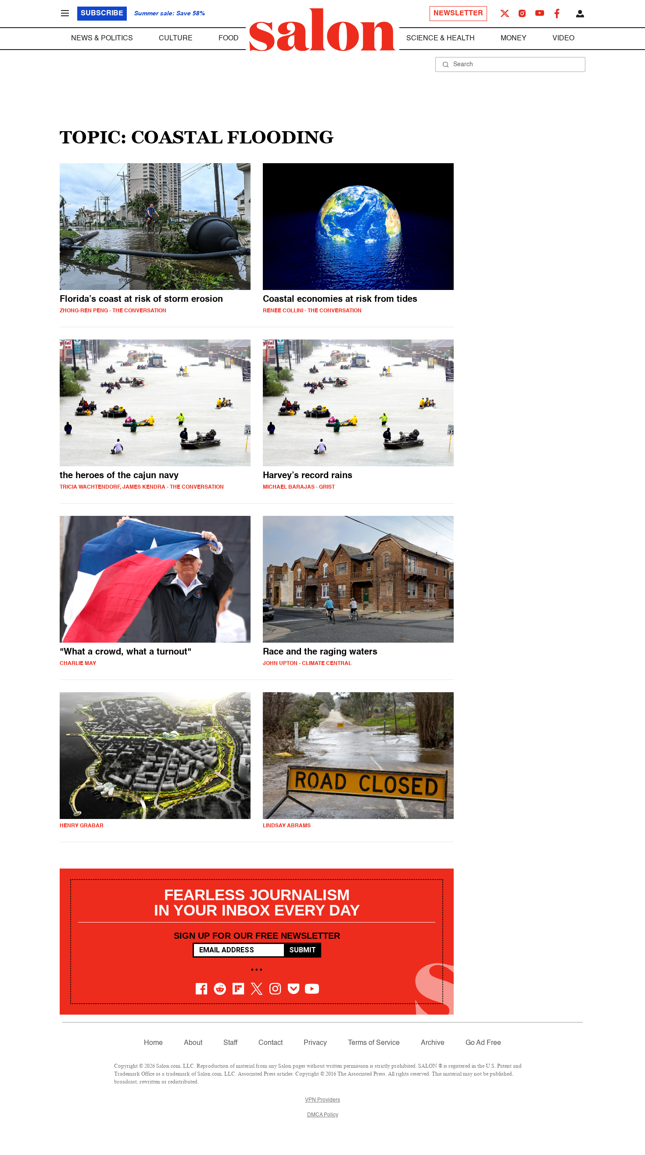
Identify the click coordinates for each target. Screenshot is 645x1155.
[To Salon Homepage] (322, 30)
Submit (302, 950)
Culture (176, 38)
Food (229, 38)
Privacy (315, 1043)
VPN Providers (322, 1100)
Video (563, 38)
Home (153, 1043)
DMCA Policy (322, 1115)
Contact (270, 1043)
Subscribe (102, 13)
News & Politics (102, 38)
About (193, 1043)
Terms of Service (374, 1043)
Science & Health (440, 38)
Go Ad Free (483, 1043)
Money (514, 38)
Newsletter (458, 13)
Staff (230, 1043)
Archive (432, 1043)
